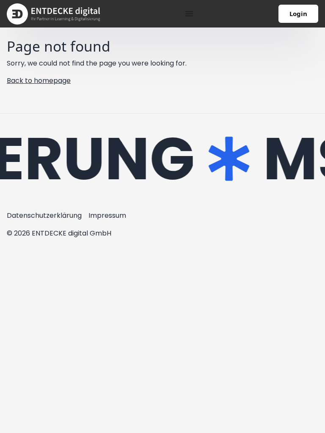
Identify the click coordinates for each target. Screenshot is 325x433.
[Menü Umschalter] (189, 13)
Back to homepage (39, 80)
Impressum (107, 215)
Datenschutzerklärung (44, 215)
